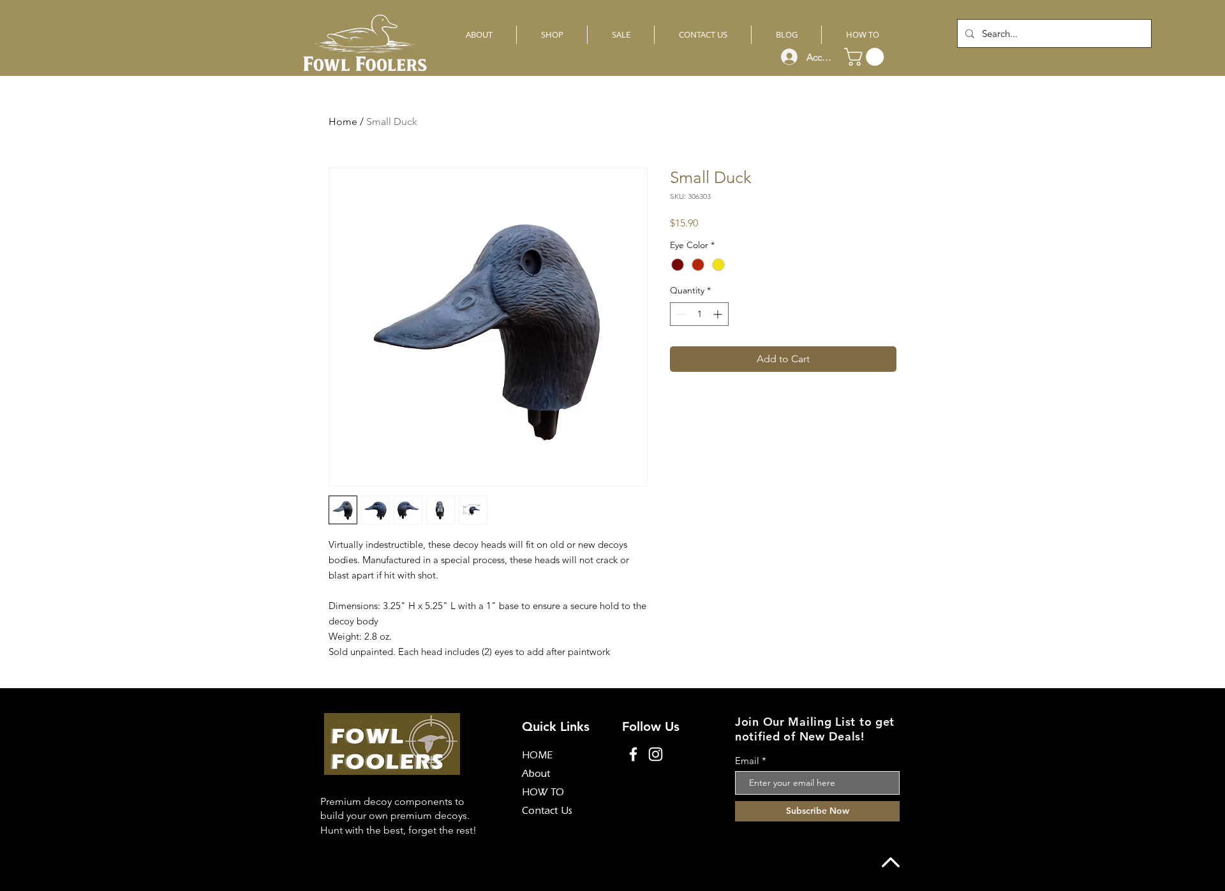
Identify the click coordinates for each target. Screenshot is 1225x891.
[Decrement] (680, 314)
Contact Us (547, 812)
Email (747, 760)
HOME (537, 756)
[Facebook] (633, 754)
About (536, 775)
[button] (866, 57)
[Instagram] (655, 754)
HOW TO (543, 793)
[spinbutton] (699, 314)
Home (343, 121)
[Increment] (719, 314)
